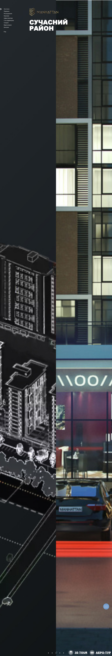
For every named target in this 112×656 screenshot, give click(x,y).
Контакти (6, 27)
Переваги (6, 11)
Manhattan (7, 9)
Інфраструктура (8, 18)
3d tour (81, 652)
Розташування (8, 13)
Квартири (6, 16)
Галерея (6, 22)
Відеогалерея (8, 25)
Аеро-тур (103, 652)
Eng (5, 31)
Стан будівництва (9, 20)
